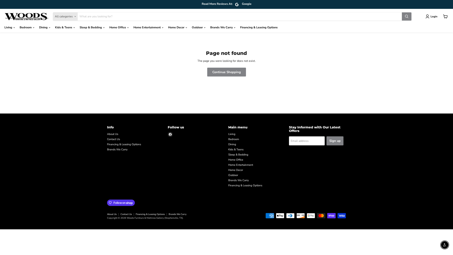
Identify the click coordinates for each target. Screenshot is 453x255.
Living (8, 27)
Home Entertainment (147, 27)
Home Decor (176, 27)
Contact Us (113, 139)
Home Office (118, 27)
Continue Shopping (226, 72)
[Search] (406, 16)
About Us (112, 134)
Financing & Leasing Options (259, 27)
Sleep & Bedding (91, 27)
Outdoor (197, 27)
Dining (43, 27)
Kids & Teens (64, 27)
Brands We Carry (221, 27)
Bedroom (26, 27)
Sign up (335, 141)
